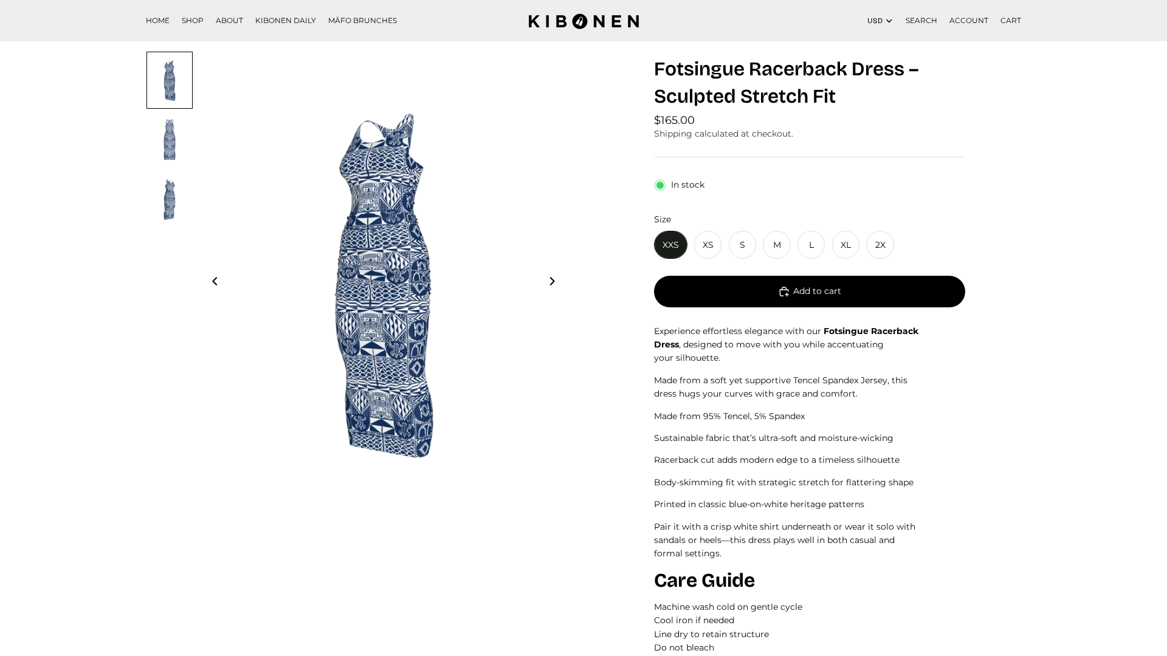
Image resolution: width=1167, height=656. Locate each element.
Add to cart (817, 290)
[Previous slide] (211, 283)
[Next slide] (555, 283)
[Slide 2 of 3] (169, 139)
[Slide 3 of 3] (169, 199)
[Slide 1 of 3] (169, 80)
